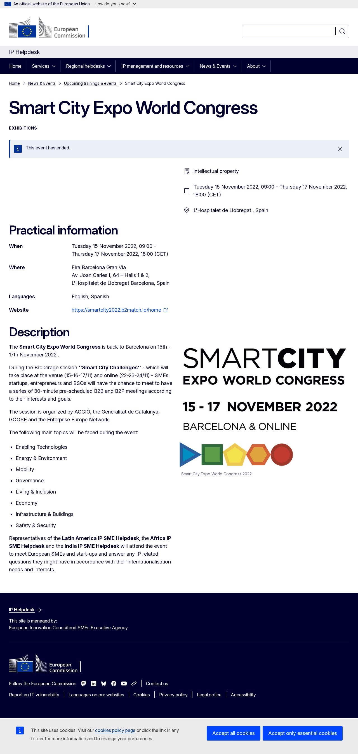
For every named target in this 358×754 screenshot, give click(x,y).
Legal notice (209, 694)
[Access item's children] (55, 66)
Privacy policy (173, 694)
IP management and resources (152, 66)
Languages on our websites (96, 694)
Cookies (141, 694)
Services (41, 66)
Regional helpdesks (85, 66)
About (253, 66)
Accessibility (243, 694)
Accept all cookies (233, 733)
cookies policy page (115, 730)
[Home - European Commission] (54, 28)
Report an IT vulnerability (34, 694)
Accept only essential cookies (302, 733)
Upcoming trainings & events (90, 83)
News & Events (215, 66)
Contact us (157, 683)
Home (15, 66)
